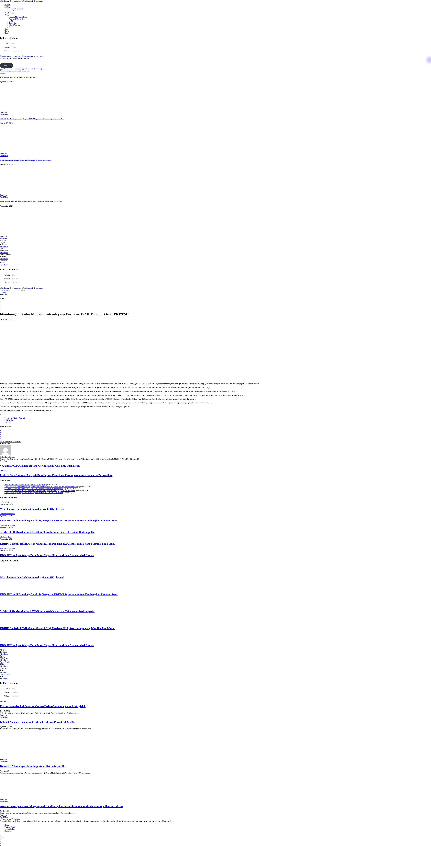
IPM (10, 27)
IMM (11, 21)
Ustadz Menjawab (10, 13)
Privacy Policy (9, 829)
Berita (4, 292)
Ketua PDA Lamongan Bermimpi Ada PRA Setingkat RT (33, 766)
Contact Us (7, 65)
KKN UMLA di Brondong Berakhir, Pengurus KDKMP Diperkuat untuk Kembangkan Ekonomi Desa (32, 119)
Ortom (6, 15)
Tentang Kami (9, 827)
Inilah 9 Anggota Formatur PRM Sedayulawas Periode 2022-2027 (37, 721)
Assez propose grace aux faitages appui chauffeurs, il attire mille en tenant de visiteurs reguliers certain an (61, 806)
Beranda (7, 5)
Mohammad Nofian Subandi (14, 418)
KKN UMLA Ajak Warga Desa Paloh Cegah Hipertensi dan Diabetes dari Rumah (33, 493)
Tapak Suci (13, 23)
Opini (6, 29)
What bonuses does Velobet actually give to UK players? (17, 77)
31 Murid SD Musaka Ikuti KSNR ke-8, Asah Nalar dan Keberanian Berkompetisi (25, 160)
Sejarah (11, 11)
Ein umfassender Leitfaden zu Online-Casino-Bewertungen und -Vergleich (43, 706)
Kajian (6, 31)
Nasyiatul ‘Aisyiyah (16, 19)
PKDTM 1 (8, 422)
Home (6, 33)
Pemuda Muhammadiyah (18, 17)
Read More (4, 114)
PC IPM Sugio (9, 420)
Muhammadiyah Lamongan (10, 819)
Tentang (7, 7)
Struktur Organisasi (16, 9)
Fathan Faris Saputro (7, 457)
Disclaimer (8, 831)
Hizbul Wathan (14, 25)
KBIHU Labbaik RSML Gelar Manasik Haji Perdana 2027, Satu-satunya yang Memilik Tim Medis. (31, 201)
